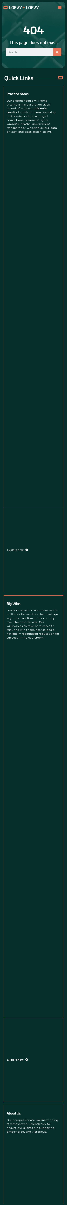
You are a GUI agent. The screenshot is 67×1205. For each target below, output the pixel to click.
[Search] (57, 52)
